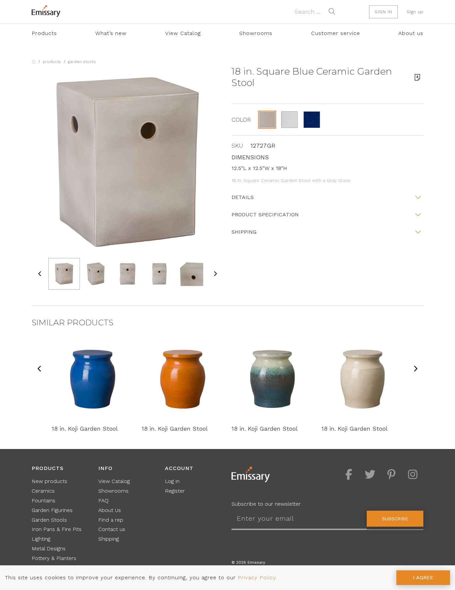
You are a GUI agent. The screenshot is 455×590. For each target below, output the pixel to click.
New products (49, 481)
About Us (109, 510)
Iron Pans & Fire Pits (57, 529)
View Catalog (183, 33)
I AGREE (423, 577)
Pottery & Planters (54, 558)
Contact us (111, 529)
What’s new (111, 33)
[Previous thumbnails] (40, 274)
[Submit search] (332, 11)
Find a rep (110, 520)
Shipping (243, 232)
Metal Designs (49, 548)
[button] (267, 119)
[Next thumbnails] (215, 274)
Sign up (415, 11)
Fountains (43, 500)
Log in (172, 481)
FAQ (103, 500)
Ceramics (43, 491)
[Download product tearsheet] (417, 77)
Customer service (335, 33)
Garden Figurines (52, 510)
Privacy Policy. (257, 577)
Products (44, 33)
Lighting (41, 539)
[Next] (415, 369)
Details (242, 197)
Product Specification (265, 214)
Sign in (383, 11)
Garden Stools (82, 61)
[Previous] (40, 369)
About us (410, 33)
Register (175, 491)
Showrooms (255, 33)
